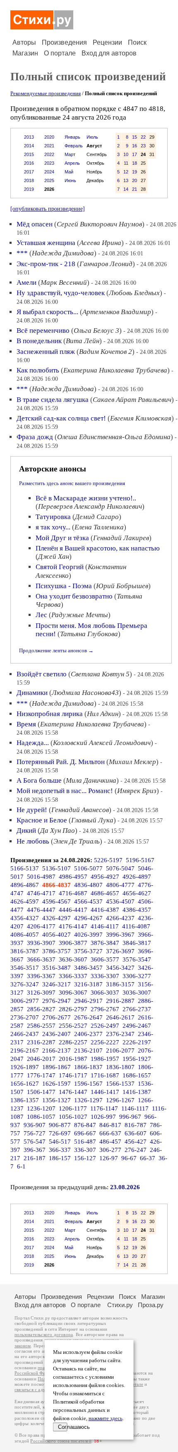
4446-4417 (73, 909)
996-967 (130, 1116)
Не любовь (33, 841)
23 (143, 145)
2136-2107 (88, 1050)
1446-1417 (105, 1092)
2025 (49, 180)
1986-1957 (105, 1058)
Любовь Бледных (134, 293)
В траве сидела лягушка (53, 400)
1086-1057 (41, 1116)
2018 (29, 180)
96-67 (129, 1158)
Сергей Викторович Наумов (99, 224)
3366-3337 (73, 976)
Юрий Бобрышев (122, 586)
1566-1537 (120, 1083)
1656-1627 (24, 1083)
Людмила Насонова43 (85, 693)
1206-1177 (73, 1108)
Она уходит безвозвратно (74, 596)
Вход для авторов (109, 53)
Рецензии (107, 42)
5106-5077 (88, 868)
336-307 (85, 1150)
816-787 (136, 1125)
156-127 (85, 1158)
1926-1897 (24, 1067)
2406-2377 (88, 1034)
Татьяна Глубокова (89, 634)
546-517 (60, 1141)
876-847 (85, 1125)
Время (26, 724)
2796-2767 (105, 1009)
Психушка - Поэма (64, 586)
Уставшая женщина (46, 243)
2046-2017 (41, 1058)
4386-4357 (137, 909)
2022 (49, 154)
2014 (29, 145)
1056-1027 (73, 1116)
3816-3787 (24, 951)
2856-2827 (41, 1009)
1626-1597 (56, 1083)
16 (134, 145)
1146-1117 (135, 1108)
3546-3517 (24, 967)
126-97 (108, 1158)
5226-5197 (108, 860)
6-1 (21, 1166)
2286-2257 (73, 1042)
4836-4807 (88, 885)
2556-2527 (73, 1025)
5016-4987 (41, 876)
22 (143, 137)
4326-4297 (56, 918)
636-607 (136, 1133)
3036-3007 (137, 992)
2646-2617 (120, 1017)
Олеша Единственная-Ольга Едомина (114, 437)
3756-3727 (88, 951)
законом (22, 1346)
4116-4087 (136, 926)
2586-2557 (41, 1025)
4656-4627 (137, 893)
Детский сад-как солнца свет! (61, 418)
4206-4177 (41, 926)
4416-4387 (105, 909)
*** (22, 253)
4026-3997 (88, 934)
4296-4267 (88, 918)
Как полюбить (38, 370)
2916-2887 (120, 1001)
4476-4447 (41, 909)
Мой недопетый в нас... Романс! (65, 791)
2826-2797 (73, 1009)
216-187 (35, 1158)
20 (134, 180)
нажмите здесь (106, 1418)
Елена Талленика (99, 527)
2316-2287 (41, 1042)
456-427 (136, 1141)
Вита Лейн (82, 341)
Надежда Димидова (63, 253)
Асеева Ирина (100, 243)
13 (125, 180)
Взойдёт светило (42, 674)
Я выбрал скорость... (47, 312)
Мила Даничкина (91, 780)
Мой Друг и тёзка (62, 538)
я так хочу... (53, 527)
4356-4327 (24, 918)
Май (69, 171)
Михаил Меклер (132, 762)
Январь (72, 137)
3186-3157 (120, 984)
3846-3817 (137, 943)
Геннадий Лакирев (121, 538)
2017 (29, 171)
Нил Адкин (102, 714)
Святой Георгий (60, 567)
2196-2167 (24, 1050)
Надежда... (33, 743)
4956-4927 (105, 876)
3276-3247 (24, 984)
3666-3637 (41, 959)
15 (134, 137)
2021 (49, 145)
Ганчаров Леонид (105, 264)
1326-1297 (88, 1100)
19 (134, 171)
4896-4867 (24, 885)
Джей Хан (53, 556)
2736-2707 (24, 1017)
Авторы (24, 42)
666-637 (110, 1133)
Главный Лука (92, 820)
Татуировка (53, 517)
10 (125, 154)
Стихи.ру (120, 1304)
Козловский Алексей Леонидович (102, 743)
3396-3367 (41, 976)
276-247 (136, 1150)
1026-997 (103, 1116)
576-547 (35, 1141)
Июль (92, 137)
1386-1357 (24, 1100)
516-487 (85, 1141)
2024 (49, 171)
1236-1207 (41, 1108)
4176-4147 (73, 926)
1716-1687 (105, 1075)
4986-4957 (73, 876)
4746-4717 (41, 893)
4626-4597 (24, 901)
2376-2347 (120, 1034)
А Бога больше (39, 780)
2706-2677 (56, 1017)
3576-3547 (137, 959)
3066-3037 (105, 992)
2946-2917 (88, 1001)
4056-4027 (56, 934)
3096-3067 (73, 992)
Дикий (26, 830)
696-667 (85, 1133)
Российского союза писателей (60, 1441)
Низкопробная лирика (50, 714)
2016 (29, 163)
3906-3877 (73, 943)
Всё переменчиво (43, 330)
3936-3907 (41, 943)
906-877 (60, 1125)
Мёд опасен (35, 224)
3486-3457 (88, 967)
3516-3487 (56, 967)
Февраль (74, 145)
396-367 (35, 1150)
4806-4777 (120, 885)
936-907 (35, 1125)
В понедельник (39, 341)
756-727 (35, 1133)
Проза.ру (151, 1304)
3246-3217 (56, 984)
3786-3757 (56, 951)
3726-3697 (120, 951)
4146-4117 (105, 926)
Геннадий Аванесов (80, 810)
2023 (49, 163)
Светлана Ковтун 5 (100, 674)
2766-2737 (137, 1009)
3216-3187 (88, 984)
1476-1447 (73, 1092)
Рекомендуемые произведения (45, 93)
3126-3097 (41, 992)
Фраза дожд (35, 437)
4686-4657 (105, 893)
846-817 (110, 1125)
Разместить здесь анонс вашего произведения (72, 483)
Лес (41, 615)
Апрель (72, 163)
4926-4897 (137, 876)
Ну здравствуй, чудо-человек (61, 293)
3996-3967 (120, 934)
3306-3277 (137, 976)
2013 (29, 137)
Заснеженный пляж (46, 352)
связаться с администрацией (43, 1389)
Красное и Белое (42, 820)
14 (125, 189)
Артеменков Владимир (116, 312)
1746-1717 (73, 1075)
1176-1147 (104, 1108)
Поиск (137, 42)
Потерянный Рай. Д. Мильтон (61, 762)
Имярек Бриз (136, 791)
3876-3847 (105, 943)
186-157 (60, 1158)
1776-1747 (41, 1075)
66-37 (147, 1158)
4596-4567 (56, 901)
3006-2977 (24, 1001)
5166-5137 (24, 868)
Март (70, 154)
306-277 (110, 1150)
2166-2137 (56, 1050)
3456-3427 (120, 967)
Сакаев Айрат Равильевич (132, 400)
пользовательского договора (43, 1334)
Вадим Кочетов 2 (105, 352)
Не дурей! (32, 810)
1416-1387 (137, 1092)
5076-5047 (120, 868)
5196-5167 (140, 860)
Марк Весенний (64, 282)
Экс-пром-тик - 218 (46, 264)
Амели (26, 282)
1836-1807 (120, 1067)
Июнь (70, 180)
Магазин (25, 53)
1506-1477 (41, 1092)
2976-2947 (56, 1001)
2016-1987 (73, 1058)
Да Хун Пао (57, 830)
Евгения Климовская (140, 418)
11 (126, 163)
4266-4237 (120, 918)
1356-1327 (56, 1100)
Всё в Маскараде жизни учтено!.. (86, 498)
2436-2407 (56, 1034)
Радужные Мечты (79, 615)
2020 (49, 137)
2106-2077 (120, 1050)
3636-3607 (73, 959)
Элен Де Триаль (76, 841)
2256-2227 (105, 1042)
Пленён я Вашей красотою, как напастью (98, 548)
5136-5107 (56, 868)
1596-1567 (88, 1083)
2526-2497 (105, 1025)
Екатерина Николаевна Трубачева (115, 370)
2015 (29, 154)
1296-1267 (120, 1100)
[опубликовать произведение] (47, 208)
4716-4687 (73, 893)
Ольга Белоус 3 (96, 330)
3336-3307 (105, 976)
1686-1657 (137, 1075)
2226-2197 (137, 1042)
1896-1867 (56, 1067)
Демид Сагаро (97, 517)
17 (134, 154)
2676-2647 (88, 1017)
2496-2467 (137, 1025)
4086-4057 (24, 934)
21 (134, 189)
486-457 (110, 1141)
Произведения (64, 42)
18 (134, 163)
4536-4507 (120, 901)
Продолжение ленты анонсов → (56, 650)
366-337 (60, 1150)
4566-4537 (88, 901)
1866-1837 (88, 1067)
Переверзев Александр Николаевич (90, 506)
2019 (29, 189)
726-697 (60, 1133)
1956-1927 (137, 1058)
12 (125, 171)
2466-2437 (24, 1034)
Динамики (32, 693)
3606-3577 (105, 959)
